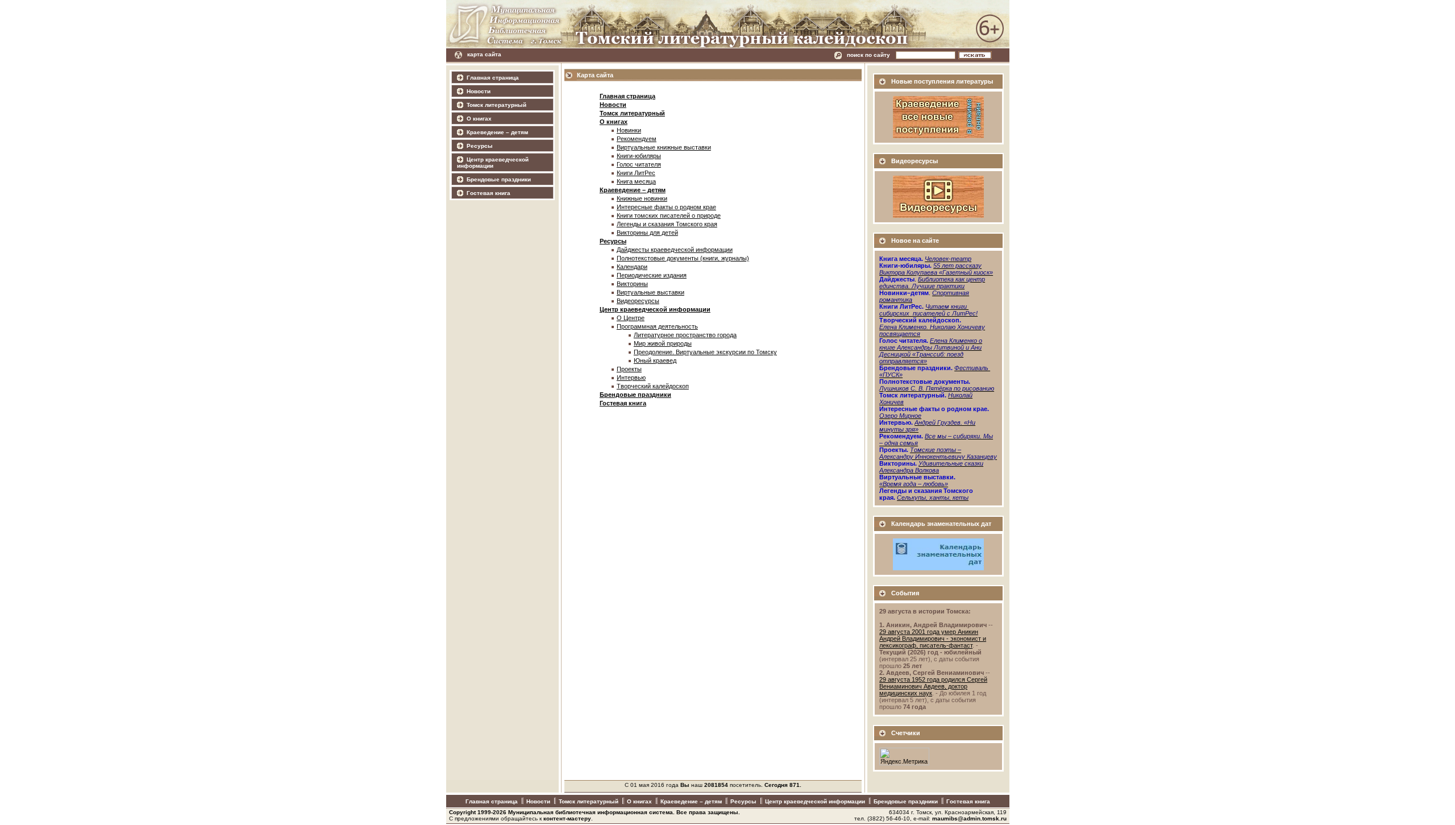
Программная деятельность (657, 326)
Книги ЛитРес (636, 172)
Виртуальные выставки (650, 292)
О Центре (631, 317)
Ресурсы (480, 146)
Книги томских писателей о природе (669, 215)
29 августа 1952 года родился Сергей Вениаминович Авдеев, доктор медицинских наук (933, 686)
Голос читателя (639, 164)
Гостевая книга (488, 193)
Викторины (632, 283)
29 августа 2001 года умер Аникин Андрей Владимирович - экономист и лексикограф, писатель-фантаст (932, 638)
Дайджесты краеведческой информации (675, 249)
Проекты (629, 369)
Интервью (631, 377)
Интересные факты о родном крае (666, 207)
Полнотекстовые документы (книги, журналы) (683, 258)
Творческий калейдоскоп (653, 386)
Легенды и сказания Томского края (667, 224)
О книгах (479, 118)
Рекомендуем (636, 138)
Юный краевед (655, 360)
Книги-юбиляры (639, 155)
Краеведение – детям (497, 132)
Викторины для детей (647, 232)
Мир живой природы (663, 343)
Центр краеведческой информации (493, 162)
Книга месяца (636, 181)
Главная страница (493, 77)
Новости (478, 91)
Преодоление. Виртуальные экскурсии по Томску (705, 352)
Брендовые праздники (499, 179)
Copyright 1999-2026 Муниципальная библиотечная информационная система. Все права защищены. (594, 812)
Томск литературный (496, 105)
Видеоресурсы (638, 300)
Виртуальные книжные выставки (664, 147)
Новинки (629, 130)
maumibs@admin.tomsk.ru (969, 818)
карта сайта (484, 54)
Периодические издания (652, 275)
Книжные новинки (642, 198)
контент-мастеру (567, 818)
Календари (632, 266)
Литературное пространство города (685, 334)
